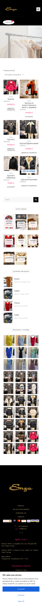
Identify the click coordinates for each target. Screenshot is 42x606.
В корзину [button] (29, 117)
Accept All (21, 589)
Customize (21, 595)
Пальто (17, 279)
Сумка (16, 315)
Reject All (21, 601)
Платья (17, 303)
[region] (21, 589)
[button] (38, 9)
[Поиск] (35, 199)
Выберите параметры (11, 109)
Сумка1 (17, 291)
